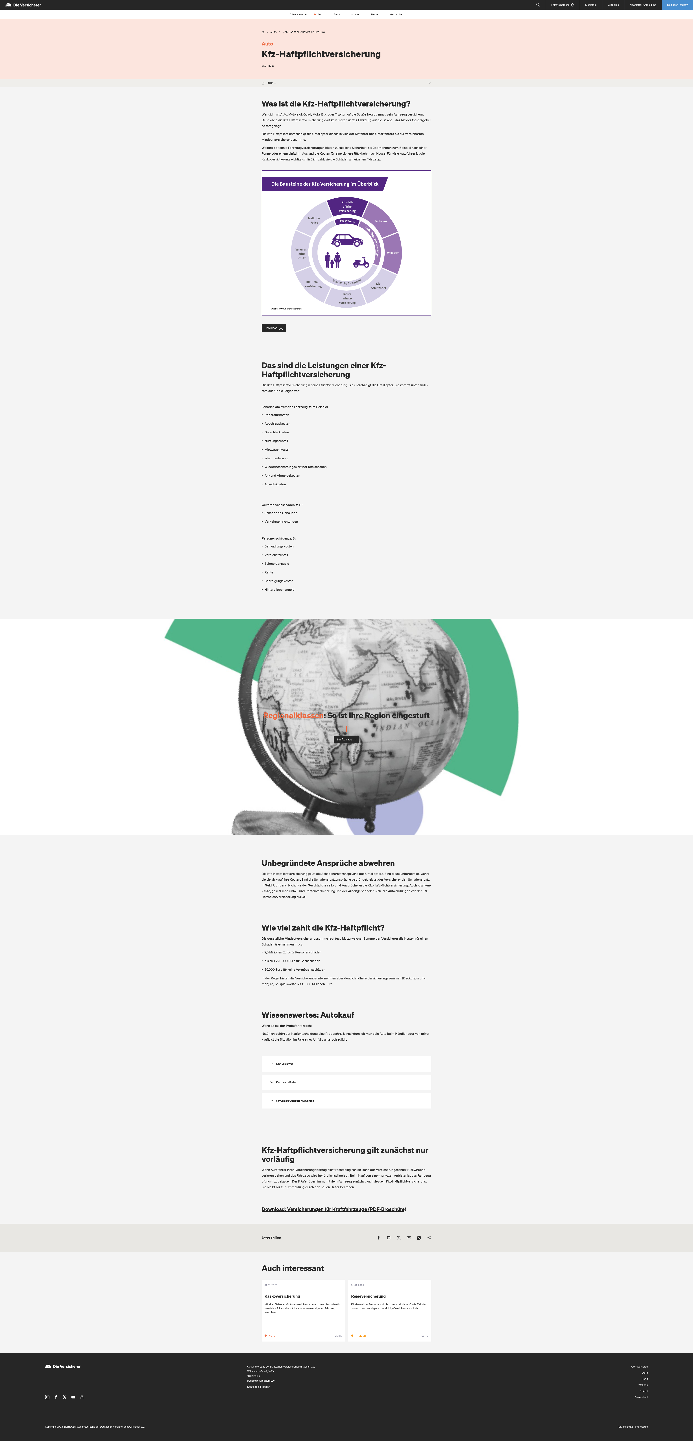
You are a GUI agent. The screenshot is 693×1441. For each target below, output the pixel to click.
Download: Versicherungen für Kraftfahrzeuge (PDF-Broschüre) (334, 1209)
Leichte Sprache (560, 4)
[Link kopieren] (429, 1238)
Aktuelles (613, 4)
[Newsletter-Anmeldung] (82, 1397)
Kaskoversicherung (276, 159)
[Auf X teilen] (399, 1238)
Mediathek (591, 4)
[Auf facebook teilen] (378, 1238)
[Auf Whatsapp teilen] (419, 1238)
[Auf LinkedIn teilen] (389, 1238)
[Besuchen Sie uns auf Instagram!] (47, 1397)
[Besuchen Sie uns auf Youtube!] (73, 1397)
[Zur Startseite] (23, 5)
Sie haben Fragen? (677, 4)
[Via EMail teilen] (409, 1238)
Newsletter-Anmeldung (643, 4)
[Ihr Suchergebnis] (538, 5)
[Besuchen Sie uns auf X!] (64, 1397)
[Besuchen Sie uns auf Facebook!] (56, 1397)
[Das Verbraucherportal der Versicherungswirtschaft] (263, 32)
